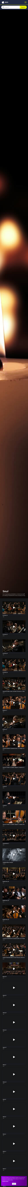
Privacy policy (5, 1181)
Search (23, 7)
